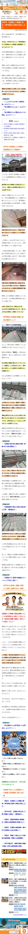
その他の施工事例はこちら (20, 914)
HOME (3, 16)
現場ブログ (10, 16)
